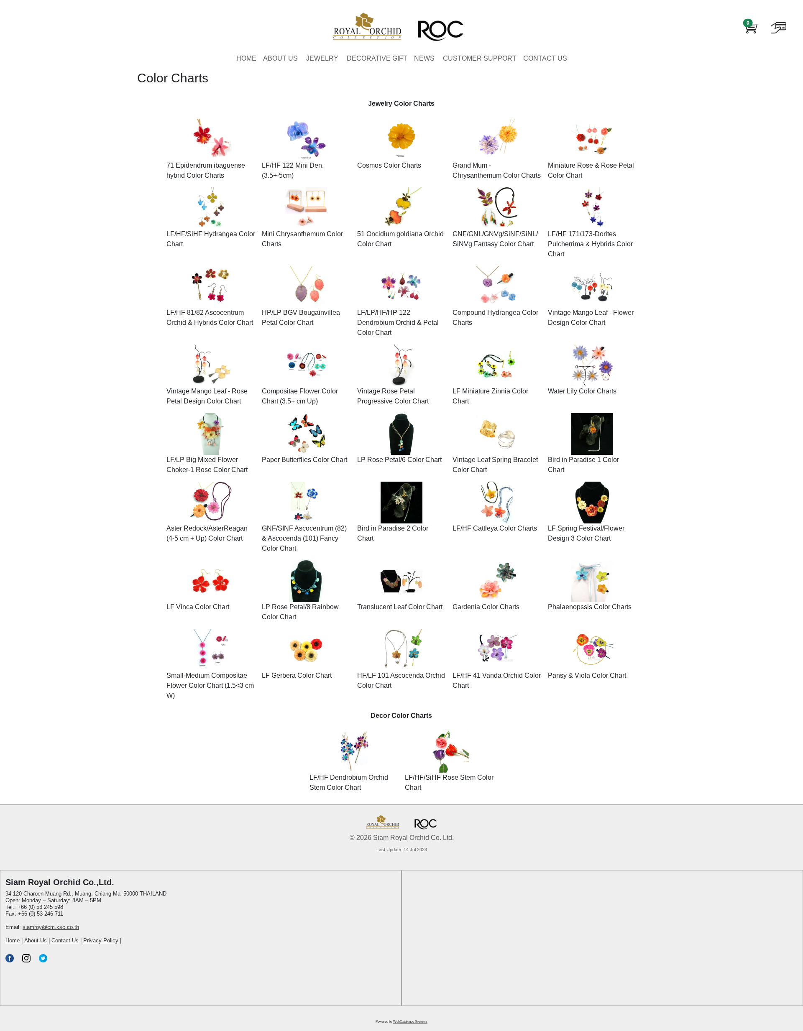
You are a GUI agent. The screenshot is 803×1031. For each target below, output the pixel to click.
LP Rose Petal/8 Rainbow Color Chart (300, 611)
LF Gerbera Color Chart (297, 675)
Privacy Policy (100, 940)
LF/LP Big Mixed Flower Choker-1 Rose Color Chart (207, 464)
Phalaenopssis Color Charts (590, 606)
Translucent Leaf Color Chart (399, 606)
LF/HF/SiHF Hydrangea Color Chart (210, 239)
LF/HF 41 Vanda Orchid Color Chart (497, 680)
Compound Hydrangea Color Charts (495, 317)
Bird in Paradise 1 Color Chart (583, 464)
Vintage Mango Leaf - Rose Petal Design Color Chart (207, 396)
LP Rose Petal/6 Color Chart (399, 459)
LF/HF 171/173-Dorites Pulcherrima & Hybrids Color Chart (590, 244)
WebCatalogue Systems (410, 1021)
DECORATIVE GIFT (377, 58)
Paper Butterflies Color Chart (304, 459)
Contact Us (65, 940)
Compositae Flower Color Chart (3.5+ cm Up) (300, 396)
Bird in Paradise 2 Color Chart (392, 533)
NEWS (424, 58)
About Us (35, 940)
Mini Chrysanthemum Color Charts (302, 239)
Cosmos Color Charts (389, 165)
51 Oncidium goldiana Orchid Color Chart (400, 239)
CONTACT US (545, 58)
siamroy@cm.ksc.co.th (51, 927)
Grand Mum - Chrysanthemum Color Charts (497, 170)
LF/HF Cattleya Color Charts (495, 528)
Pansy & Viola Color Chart (587, 675)
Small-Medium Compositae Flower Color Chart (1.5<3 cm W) (210, 685)
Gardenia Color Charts (486, 606)
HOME (246, 58)
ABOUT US (280, 58)
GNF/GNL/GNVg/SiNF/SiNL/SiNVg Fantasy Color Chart (495, 239)
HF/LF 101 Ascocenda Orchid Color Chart (401, 680)
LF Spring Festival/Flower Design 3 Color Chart (586, 533)
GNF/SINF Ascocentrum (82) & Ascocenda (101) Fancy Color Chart (304, 538)
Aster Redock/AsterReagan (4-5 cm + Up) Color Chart (207, 533)
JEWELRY (322, 58)
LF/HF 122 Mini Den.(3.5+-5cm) (293, 170)
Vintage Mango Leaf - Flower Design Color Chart (591, 317)
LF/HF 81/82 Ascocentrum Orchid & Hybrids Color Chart (209, 317)
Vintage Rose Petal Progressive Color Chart (393, 396)
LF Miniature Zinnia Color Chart (490, 396)
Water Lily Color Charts (582, 391)
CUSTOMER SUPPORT (480, 58)
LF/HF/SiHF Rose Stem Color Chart (449, 782)
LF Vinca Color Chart (197, 606)
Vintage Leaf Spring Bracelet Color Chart (495, 464)
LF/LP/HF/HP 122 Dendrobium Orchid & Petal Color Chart (398, 322)
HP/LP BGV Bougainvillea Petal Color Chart (301, 317)
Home (12, 940)
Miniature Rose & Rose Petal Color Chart (591, 170)
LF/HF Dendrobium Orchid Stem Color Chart (348, 782)
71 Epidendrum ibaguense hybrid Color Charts (205, 170)
